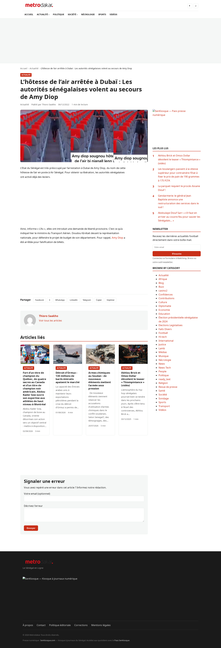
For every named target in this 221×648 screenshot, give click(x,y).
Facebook (39, 300)
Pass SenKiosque (121, 640)
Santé (162, 390)
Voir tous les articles (50, 320)
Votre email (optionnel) (37, 493)
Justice (162, 344)
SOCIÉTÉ (72, 14)
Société (163, 394)
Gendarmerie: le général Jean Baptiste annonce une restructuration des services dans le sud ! (178, 201)
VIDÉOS (113, 14)
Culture (163, 302)
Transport (164, 406)
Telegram (87, 300)
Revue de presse (168, 387)
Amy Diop (117, 237)
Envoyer (31, 528)
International (166, 340)
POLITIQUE (58, 14)
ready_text (164, 379)
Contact (41, 625)
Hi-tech (163, 336)
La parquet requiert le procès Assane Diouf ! (179, 188)
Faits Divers (165, 329)
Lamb (162, 348)
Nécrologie (165, 360)
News (162, 363)
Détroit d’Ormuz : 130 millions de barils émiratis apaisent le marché (68, 377)
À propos (28, 625)
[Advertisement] (110, 41)
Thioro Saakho (49, 104)
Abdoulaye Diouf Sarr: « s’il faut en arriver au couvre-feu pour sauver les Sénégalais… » (179, 216)
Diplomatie (165, 306)
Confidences (166, 294)
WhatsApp (60, 300)
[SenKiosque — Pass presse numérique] (177, 128)
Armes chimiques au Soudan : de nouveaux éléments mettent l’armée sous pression (99, 380)
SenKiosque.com (47, 640)
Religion (163, 383)
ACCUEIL (29, 14)
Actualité (25, 75)
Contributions (166, 298)
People (162, 371)
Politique (164, 375)
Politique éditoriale (60, 625)
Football (163, 333)
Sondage (164, 398)
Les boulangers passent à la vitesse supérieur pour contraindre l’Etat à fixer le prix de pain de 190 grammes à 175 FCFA (178, 174)
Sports (162, 402)
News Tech (165, 367)
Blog (161, 283)
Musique (164, 356)
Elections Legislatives (171, 325)
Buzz (161, 286)
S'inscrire (176, 254)
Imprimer (110, 300)
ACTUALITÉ (42, 14)
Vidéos (162, 410)
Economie (164, 310)
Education (164, 313)
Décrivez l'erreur (33, 506)
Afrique (163, 279)
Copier (99, 300)
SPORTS (102, 14)
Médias (163, 352)
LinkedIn (74, 300)
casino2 (163, 290)
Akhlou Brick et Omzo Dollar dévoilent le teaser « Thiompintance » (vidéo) (132, 379)
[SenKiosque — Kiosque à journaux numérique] (110, 599)
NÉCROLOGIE (88, 14)
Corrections (81, 625)
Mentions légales (101, 625)
